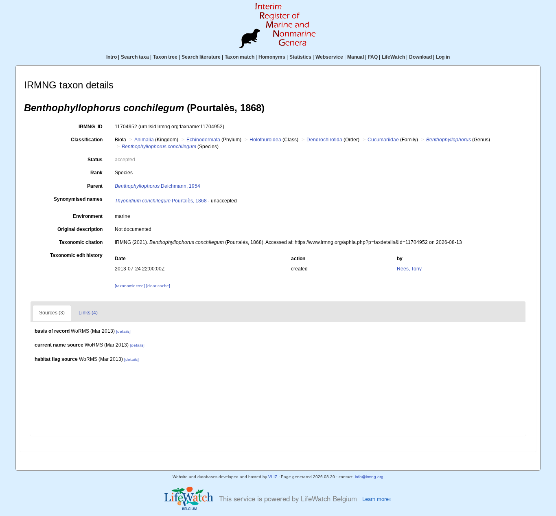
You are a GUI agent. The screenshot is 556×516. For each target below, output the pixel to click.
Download (420, 57)
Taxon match (239, 57)
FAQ (373, 57)
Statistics (300, 57)
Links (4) (88, 313)
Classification (87, 140)
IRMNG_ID (91, 127)
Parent (95, 186)
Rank (96, 173)
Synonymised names (78, 199)
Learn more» (377, 499)
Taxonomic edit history (76, 255)
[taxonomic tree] (130, 285)
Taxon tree (165, 57)
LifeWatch (393, 57)
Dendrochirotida (324, 140)
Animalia (144, 140)
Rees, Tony (409, 269)
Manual (355, 57)
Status (95, 159)
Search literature (201, 57)
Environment (88, 216)
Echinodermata (203, 140)
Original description (80, 229)
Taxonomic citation (81, 242)
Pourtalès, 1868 (161, 201)
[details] (123, 331)
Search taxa (135, 57)
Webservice (329, 57)
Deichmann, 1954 (157, 186)
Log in (443, 57)
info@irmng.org (369, 476)
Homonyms (271, 57)
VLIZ (272, 476)
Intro (111, 57)
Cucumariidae (383, 140)
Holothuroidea (265, 140)
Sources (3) (52, 313)
